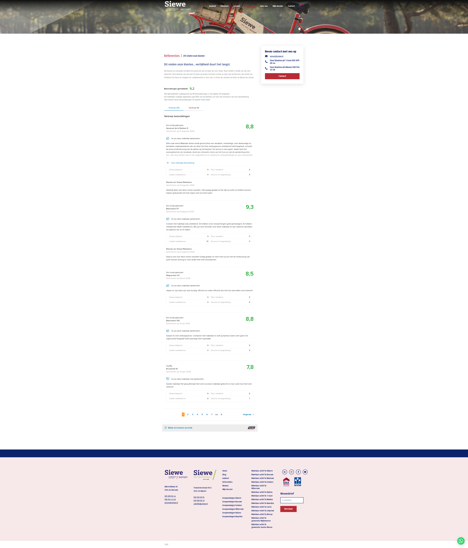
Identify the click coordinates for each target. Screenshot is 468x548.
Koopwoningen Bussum (232, 501)
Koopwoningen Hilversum (233, 509)
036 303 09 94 (199, 497)
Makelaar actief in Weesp (262, 514)
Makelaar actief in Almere (262, 471)
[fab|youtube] (305, 471)
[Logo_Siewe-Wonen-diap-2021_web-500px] (178, 6)
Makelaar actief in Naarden (262, 503)
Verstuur (288, 509)
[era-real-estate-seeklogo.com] (301, 6)
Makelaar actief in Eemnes (262, 482)
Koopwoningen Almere (231, 498)
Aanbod (225, 478)
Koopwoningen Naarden (232, 516)
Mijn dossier (227, 489)
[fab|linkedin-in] (284, 471)
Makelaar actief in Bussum (262, 474)
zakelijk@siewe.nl (201, 504)
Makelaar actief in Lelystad (262, 510)
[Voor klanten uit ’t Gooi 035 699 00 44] (267, 62)
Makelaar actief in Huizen (261, 492)
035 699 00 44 (170, 496)
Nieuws (225, 485)
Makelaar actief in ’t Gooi (261, 496)
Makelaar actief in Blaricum (262, 478)
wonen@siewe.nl (276, 56)
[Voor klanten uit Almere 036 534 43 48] (267, 68)
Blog (224, 474)
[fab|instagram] (291, 471)
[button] (461, 541)
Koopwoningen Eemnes (232, 505)
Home (224, 471)
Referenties (227, 482)
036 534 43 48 (170, 499)
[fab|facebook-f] (298, 471)
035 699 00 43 (199, 500)
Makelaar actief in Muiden (262, 499)
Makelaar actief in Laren (261, 507)
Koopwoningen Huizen (231, 513)
